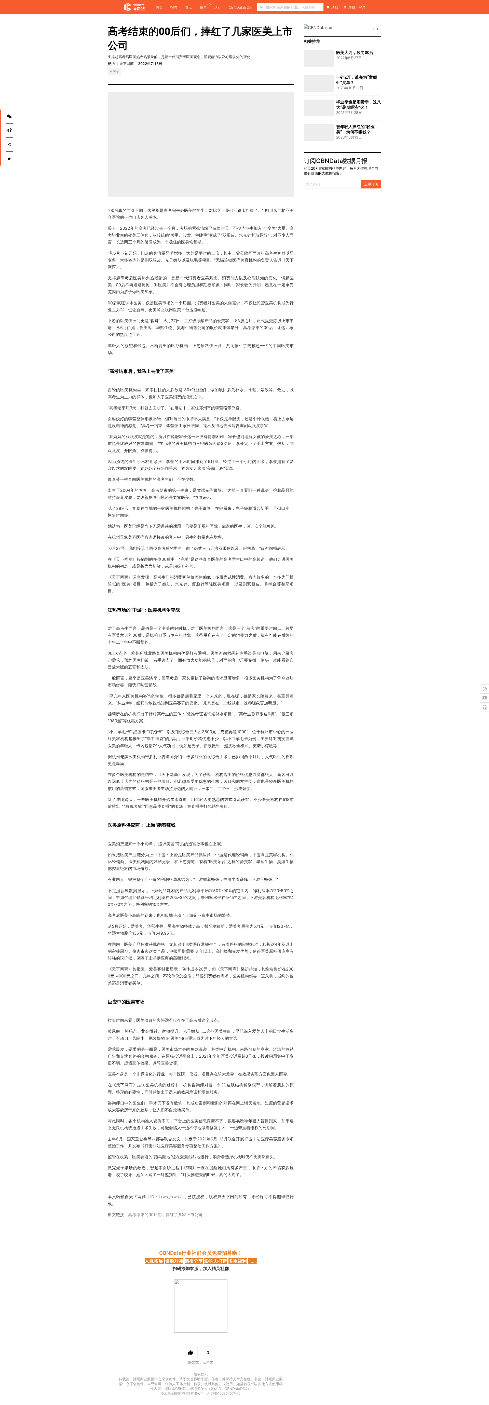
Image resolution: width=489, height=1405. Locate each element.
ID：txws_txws (164, 1196)
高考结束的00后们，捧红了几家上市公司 (165, 1214)
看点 (188, 7)
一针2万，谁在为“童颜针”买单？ (356, 80)
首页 (159, 7)
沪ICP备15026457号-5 (223, 1393)
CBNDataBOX (240, 7)
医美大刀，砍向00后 (354, 52)
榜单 (203, 7)
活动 (217, 7)
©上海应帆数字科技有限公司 (182, 1393)
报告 (174, 7)
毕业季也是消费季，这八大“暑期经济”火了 (358, 105)
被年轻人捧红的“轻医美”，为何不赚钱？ (355, 129)
